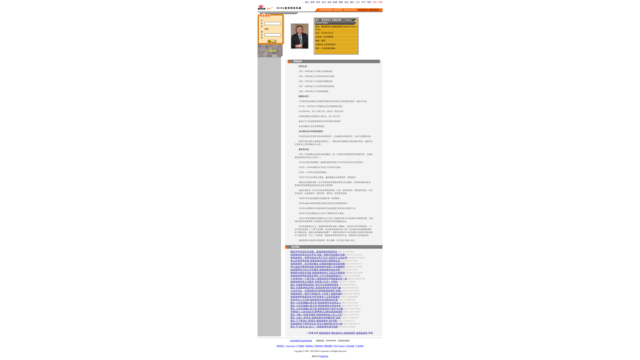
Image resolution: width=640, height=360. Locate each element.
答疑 (369, 2)
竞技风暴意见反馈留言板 (301, 341)
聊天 (352, 2)
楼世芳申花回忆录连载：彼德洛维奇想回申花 (313, 251)
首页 (307, 2)
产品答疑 (360, 346)
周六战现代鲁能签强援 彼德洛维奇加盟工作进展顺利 (317, 267)
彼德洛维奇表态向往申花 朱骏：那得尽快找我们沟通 (317, 255)
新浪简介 (281, 346)
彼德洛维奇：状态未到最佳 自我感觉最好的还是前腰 (317, 263)
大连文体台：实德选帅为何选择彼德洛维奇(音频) (315, 291)
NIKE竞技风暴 (325, 10)
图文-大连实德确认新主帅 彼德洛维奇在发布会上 (315, 303)
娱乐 (324, 2)
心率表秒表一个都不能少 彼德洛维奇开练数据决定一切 (318, 279)
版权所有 (324, 356)
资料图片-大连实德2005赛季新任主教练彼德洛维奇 (316, 311)
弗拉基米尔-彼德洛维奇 (343, 333)
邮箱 (335, 2)
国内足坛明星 (350, 10)
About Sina (290, 346)
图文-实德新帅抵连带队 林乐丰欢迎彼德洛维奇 (314, 285)
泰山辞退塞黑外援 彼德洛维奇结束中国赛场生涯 (315, 261)
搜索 (341, 2)
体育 (318, 2)
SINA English (339, 346)
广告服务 (300, 346)
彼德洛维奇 (324, 333)
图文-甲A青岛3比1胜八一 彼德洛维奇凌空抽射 (314, 327)
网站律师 (328, 346)
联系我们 (310, 346)
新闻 (312, 2)
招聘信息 (319, 346)
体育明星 (338, 10)
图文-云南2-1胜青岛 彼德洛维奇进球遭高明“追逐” (316, 317)
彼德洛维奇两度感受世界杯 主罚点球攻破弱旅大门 (316, 275)
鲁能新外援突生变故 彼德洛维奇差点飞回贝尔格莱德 (317, 273)
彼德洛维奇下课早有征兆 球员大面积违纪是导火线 (316, 323)
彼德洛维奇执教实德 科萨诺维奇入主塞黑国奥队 (315, 297)
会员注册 (350, 346)
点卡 (358, 2)
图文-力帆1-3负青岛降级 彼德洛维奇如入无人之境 (316, 315)
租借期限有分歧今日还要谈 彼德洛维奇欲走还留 (315, 269)
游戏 (330, 2)
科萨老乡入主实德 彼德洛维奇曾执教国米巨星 (314, 299)
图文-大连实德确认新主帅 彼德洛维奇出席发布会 (315, 305)
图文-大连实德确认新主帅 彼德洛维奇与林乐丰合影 (316, 309)
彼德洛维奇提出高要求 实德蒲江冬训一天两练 (314, 281)
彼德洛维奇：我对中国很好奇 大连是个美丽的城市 (316, 293)
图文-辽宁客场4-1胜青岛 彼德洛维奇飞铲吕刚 (313, 321)
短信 (346, 2)
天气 (364, 2)
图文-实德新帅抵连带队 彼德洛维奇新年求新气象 (315, 287)
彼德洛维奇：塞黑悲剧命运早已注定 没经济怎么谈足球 (318, 257)
